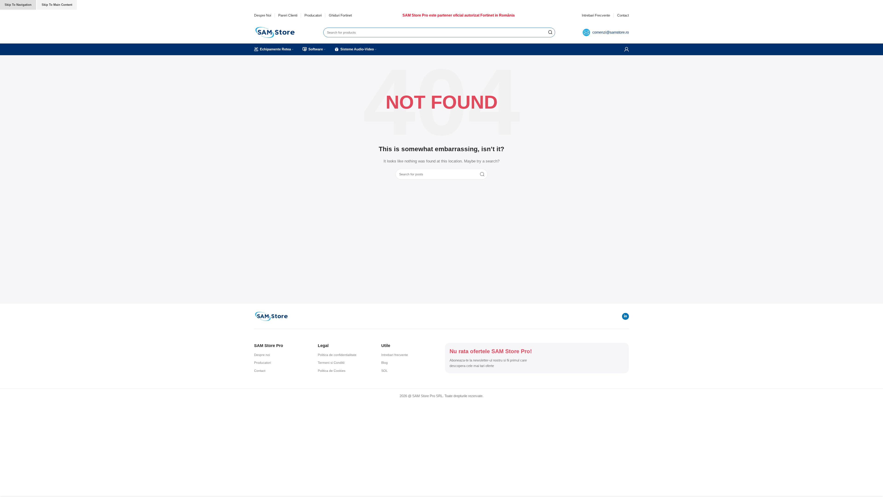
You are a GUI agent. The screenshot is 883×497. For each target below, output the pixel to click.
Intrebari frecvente (394, 355)
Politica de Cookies (331, 371)
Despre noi (262, 355)
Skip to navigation (18, 4)
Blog (384, 362)
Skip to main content (57, 4)
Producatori (262, 362)
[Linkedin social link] (625, 316)
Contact (259, 371)
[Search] (550, 32)
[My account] (626, 49)
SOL (384, 371)
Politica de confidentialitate (337, 355)
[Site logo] (275, 32)
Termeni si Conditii (331, 362)
